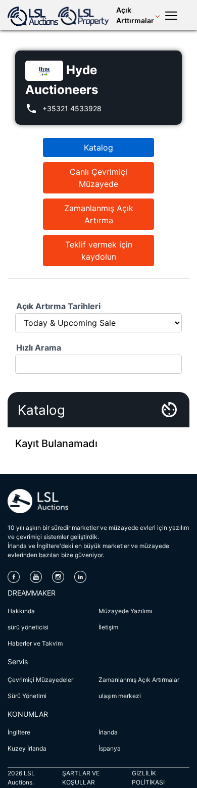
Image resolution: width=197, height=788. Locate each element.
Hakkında (21, 611)
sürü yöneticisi (28, 627)
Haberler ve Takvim (35, 643)
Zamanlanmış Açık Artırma (98, 214)
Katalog (98, 147)
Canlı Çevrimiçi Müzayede (98, 178)
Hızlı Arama (38, 347)
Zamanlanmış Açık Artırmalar (138, 679)
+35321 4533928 (72, 108)
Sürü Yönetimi (27, 696)
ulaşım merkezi (119, 696)
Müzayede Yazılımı (125, 611)
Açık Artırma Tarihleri (58, 306)
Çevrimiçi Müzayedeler (40, 679)
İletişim (108, 627)
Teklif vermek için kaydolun (98, 250)
